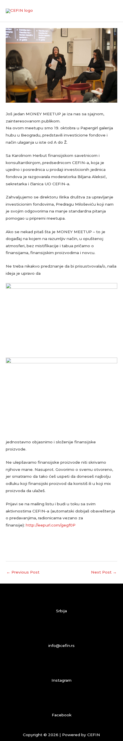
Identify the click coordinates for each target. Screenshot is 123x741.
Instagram (61, 680)
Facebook (62, 715)
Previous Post (22, 572)
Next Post (104, 572)
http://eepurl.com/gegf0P (51, 525)
